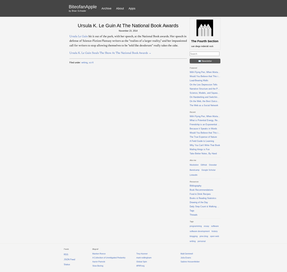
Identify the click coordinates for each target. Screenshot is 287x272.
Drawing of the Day (199, 202)
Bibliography (195, 185)
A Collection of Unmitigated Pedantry (108, 258)
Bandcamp (194, 170)
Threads (193, 215)
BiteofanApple (83, 7)
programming (196, 226)
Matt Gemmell (187, 254)
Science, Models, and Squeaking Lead (205, 93)
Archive (106, 8)
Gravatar (213, 165)
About (120, 8)
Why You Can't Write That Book (205, 145)
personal (202, 241)
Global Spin (141, 262)
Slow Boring (97, 266)
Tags (192, 210)
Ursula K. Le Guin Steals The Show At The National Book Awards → (110, 53)
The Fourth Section (204, 41)
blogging (194, 236)
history (215, 231)
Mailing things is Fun (200, 149)
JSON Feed (69, 259)
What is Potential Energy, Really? (205, 120)
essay (206, 226)
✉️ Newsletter (205, 61)
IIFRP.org (140, 266)
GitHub (204, 165)
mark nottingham (143, 258)
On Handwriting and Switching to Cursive (205, 97)
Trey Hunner (142, 254)
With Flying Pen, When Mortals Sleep (205, 72)
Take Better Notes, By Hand (203, 153)
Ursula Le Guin (78, 36)
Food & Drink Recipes (200, 194)
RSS (66, 254)
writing (84, 62)
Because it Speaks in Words (203, 128)
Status (67, 264)
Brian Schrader (79, 11)
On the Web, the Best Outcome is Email (205, 101)
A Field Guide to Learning (202, 141)
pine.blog (204, 236)
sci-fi (91, 62)
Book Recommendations (201, 190)
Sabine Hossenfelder (190, 262)
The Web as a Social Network (204, 105)
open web (214, 236)
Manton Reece (99, 254)
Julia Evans (186, 258)
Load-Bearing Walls (199, 80)
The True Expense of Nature (203, 137)
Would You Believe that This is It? (205, 76)
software (215, 226)
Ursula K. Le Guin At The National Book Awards (128, 25)
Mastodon (194, 165)
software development (200, 231)
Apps (132, 8)
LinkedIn (193, 175)
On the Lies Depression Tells (203, 84)
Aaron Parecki (98, 262)
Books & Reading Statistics (203, 198)
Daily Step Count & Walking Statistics (205, 206)
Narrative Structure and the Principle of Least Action (205, 89)
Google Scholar (208, 170)
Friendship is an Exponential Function (205, 124)
